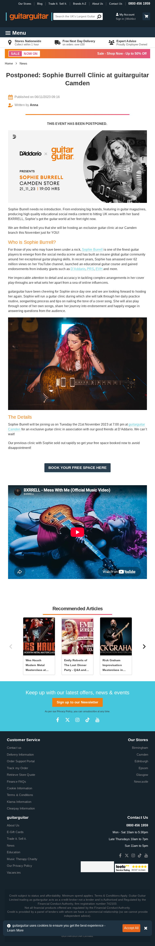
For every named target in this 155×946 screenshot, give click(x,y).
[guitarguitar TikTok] (87, 720)
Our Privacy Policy (19, 865)
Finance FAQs (16, 781)
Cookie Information (19, 788)
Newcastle (141, 781)
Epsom (143, 768)
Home (9, 63)
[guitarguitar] (29, 16)
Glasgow (142, 774)
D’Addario (78, 269)
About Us (97, 3)
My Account (126, 14)
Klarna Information (19, 801)
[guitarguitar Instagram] (77, 720)
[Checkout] (145, 17)
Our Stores (24, 3)
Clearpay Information (21, 808)
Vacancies (14, 872)
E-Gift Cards (15, 832)
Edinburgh (141, 761)
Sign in (120, 18)
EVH (99, 269)
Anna (34, 105)
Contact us (14, 747)
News (23, 63)
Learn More (15, 930)
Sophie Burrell (92, 249)
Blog (39, 3)
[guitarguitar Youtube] (97, 720)
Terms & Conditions (20, 795)
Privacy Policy (64, 711)
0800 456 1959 (139, 3)
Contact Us (116, 3)
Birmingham (140, 747)
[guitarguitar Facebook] (57, 720)
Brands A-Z (79, 3)
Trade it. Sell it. (16, 838)
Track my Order (17, 768)
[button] (146, 16)
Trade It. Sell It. (57, 3)
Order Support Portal (21, 761)
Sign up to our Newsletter (77, 702)
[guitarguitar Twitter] (67, 720)
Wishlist (131, 18)
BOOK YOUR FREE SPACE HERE (77, 468)
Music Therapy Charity (22, 859)
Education (13, 852)
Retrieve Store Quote (21, 774)
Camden (142, 754)
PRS (90, 269)
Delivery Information (20, 754)
